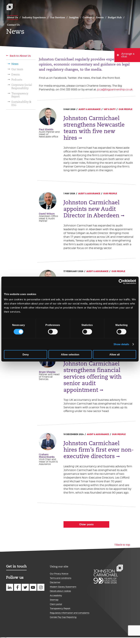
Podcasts (16, 79)
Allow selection (70, 354)
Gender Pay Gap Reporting (63, 617)
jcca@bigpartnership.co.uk (114, 89)
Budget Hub (115, 17)
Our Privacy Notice (59, 573)
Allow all (114, 354)
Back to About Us (20, 56)
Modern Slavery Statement (63, 586)
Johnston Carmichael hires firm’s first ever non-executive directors (99, 450)
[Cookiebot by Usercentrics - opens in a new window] (121, 281)
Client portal (56, 604)
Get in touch (16, 566)
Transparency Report (19, 95)
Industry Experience (34, 17)
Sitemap (54, 599)
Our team (17, 69)
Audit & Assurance (90, 109)
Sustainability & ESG (21, 103)
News (14, 63)
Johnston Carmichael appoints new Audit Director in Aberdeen (92, 209)
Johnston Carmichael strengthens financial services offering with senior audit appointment (93, 376)
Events (100, 17)
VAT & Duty (110, 109)
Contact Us (13, 24)
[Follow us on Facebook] (17, 587)
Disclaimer (55, 582)
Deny (26, 354)
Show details (121, 344)
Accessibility (56, 595)
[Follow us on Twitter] (25, 587)
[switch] (53, 331)
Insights (73, 17)
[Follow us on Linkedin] (9, 587)
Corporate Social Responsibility (21, 86)
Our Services (57, 17)
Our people (125, 109)
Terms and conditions (60, 578)
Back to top (123, 544)
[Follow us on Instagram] (40, 587)
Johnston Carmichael (10, 7)
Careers (87, 17)
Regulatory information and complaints (69, 613)
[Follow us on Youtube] (33, 587)
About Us (12, 17)
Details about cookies (60, 591)
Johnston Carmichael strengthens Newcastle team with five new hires (94, 128)
